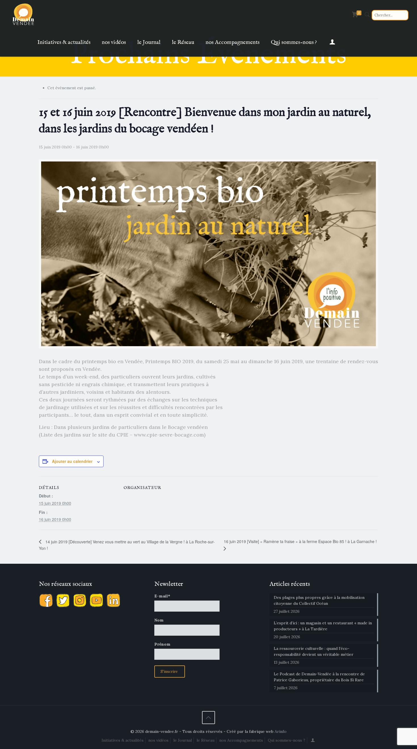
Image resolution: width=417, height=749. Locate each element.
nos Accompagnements (241, 740)
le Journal (182, 740)
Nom (159, 620)
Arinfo (281, 731)
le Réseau (205, 740)
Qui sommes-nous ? (286, 740)
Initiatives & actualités (123, 740)
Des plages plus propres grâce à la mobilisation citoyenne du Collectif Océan (319, 600)
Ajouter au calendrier (72, 461)
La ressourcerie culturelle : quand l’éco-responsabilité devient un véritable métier (313, 651)
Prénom (162, 644)
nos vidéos (158, 740)
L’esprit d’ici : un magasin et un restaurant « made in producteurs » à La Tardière (323, 625)
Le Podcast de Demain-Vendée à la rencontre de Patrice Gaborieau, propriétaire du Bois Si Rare (319, 676)
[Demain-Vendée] (23, 14)
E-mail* (162, 596)
